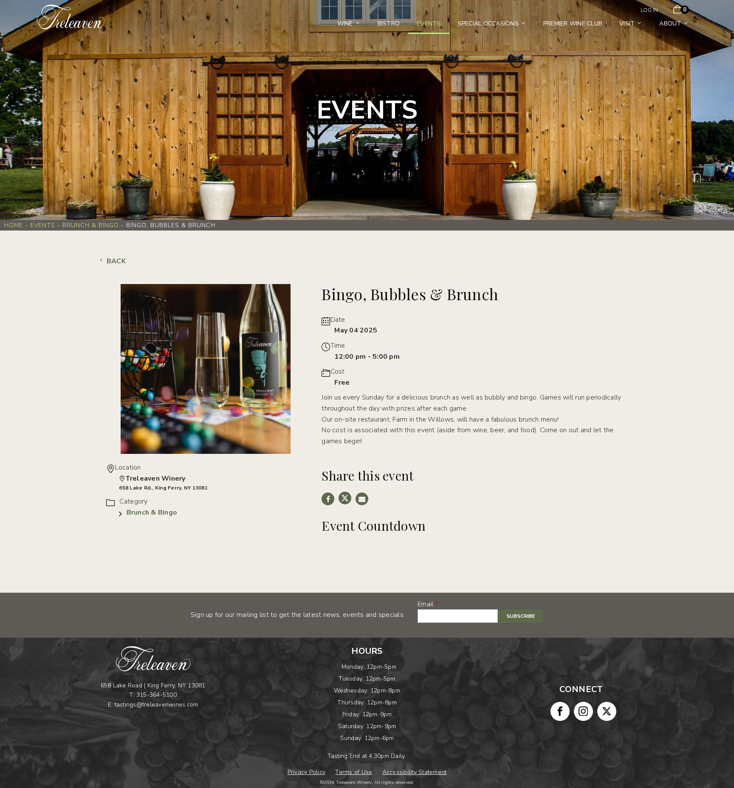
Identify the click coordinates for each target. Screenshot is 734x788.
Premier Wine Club (572, 24)
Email (425, 604)
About (670, 24)
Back (115, 261)
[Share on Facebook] (328, 498)
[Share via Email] (362, 498)
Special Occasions (488, 24)
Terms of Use (353, 772)
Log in (649, 10)
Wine (345, 24)
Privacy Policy (307, 772)
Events (429, 24)
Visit (627, 24)
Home (13, 225)
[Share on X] (345, 498)
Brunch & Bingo (90, 225)
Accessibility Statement (414, 772)
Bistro (389, 24)
